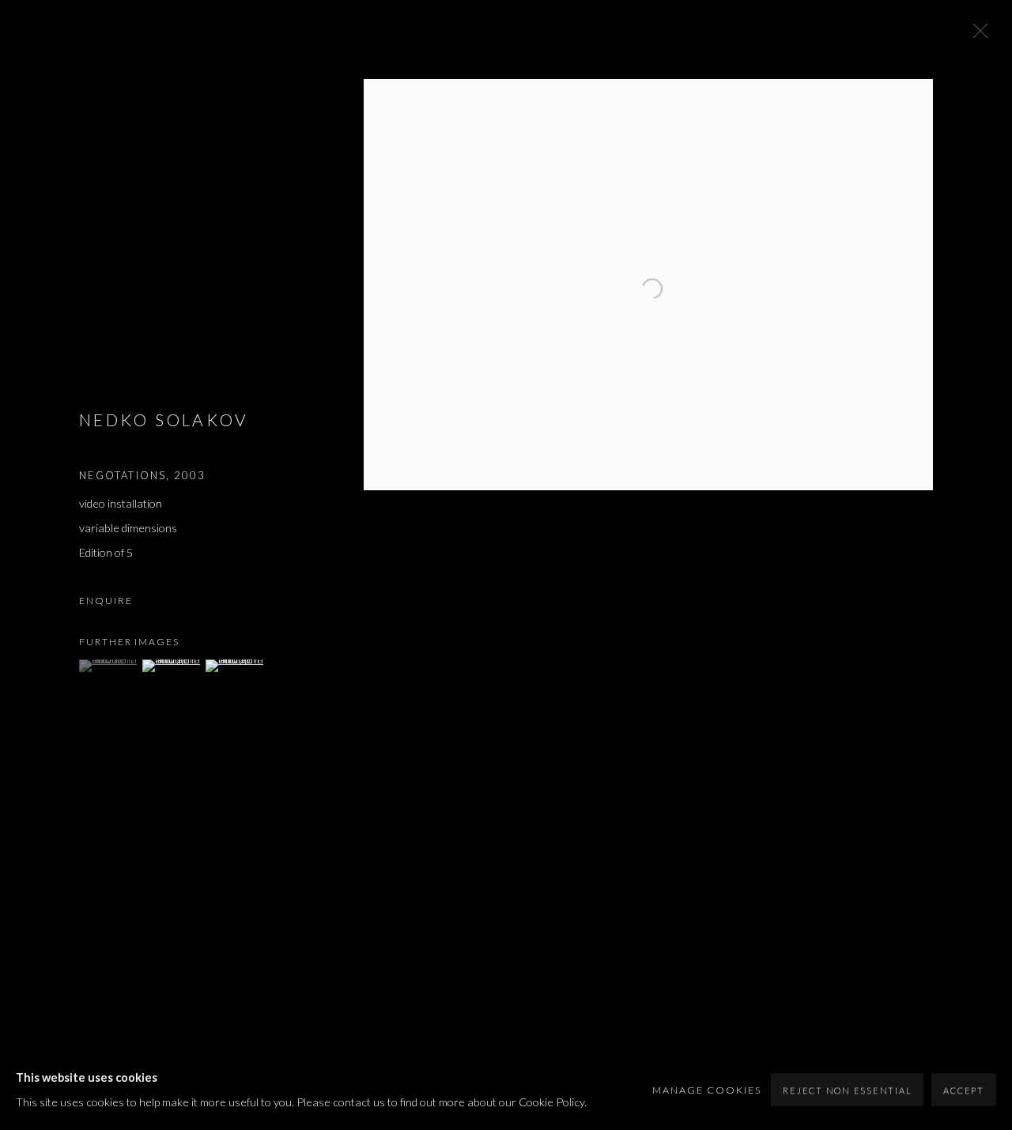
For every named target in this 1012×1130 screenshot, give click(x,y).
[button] (108, 665)
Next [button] (978, 564)
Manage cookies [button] (706, 1090)
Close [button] (976, 35)
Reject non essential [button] (847, 1090)
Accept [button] (963, 1090)
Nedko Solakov (164, 419)
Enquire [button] (106, 601)
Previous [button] (34, 564)
